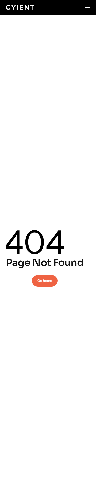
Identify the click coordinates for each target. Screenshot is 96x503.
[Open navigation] (87, 7)
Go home (44, 280)
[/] (20, 7)
